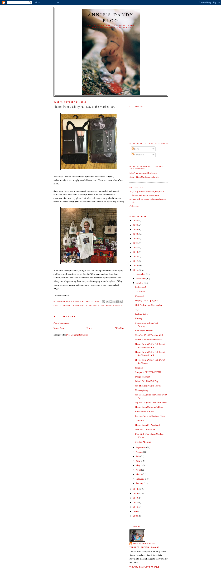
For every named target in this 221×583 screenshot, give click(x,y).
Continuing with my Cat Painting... (146, 324)
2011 (135, 502)
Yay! (137, 309)
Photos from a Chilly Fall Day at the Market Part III (150, 345)
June (138, 460)
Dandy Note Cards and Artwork (144, 176)
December (141, 273)
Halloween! (140, 286)
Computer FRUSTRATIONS (148, 372)
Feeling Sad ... (141, 313)
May (138, 465)
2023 (135, 234)
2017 (135, 260)
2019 (135, 252)
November (141, 278)
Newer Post (59, 328)
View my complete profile (144, 567)
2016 (135, 265)
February (140, 478)
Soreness (139, 367)
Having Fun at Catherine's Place (150, 415)
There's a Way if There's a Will (149, 335)
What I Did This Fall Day (146, 381)
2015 (135, 269)
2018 (135, 256)
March (139, 474)
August (139, 451)
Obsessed (139, 295)
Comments (139, 154)
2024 (135, 229)
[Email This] (107, 301)
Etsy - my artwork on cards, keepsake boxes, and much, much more (146, 193)
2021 (135, 243)
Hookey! (139, 318)
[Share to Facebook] (117, 301)
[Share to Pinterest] (121, 301)
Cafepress (133, 206)
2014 (135, 488)
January (140, 483)
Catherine (139, 420)
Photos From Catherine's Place (149, 406)
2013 (135, 493)
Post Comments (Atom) (77, 334)
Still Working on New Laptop (148, 304)
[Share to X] (114, 301)
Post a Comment (61, 322)
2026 (135, 220)
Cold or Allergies (143, 441)
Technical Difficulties (145, 429)
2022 (135, 238)
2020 (135, 247)
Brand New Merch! (144, 330)
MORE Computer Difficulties (148, 339)
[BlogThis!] (111, 301)
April (138, 469)
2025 (135, 225)
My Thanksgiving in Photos (148, 385)
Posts (136, 148)
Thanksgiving (141, 390)
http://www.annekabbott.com (143, 172)
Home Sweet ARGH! (144, 411)
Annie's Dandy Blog (111, 17)
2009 (135, 511)
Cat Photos (140, 291)
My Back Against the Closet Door (151, 402)
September (141, 447)
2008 (135, 515)
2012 (135, 497)
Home (89, 328)
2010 (135, 506)
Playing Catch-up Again (146, 300)
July (138, 456)
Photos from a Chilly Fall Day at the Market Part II (92, 305)
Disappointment (142, 376)
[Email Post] (103, 301)
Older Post (119, 328)
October (140, 282)
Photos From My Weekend (147, 424)
